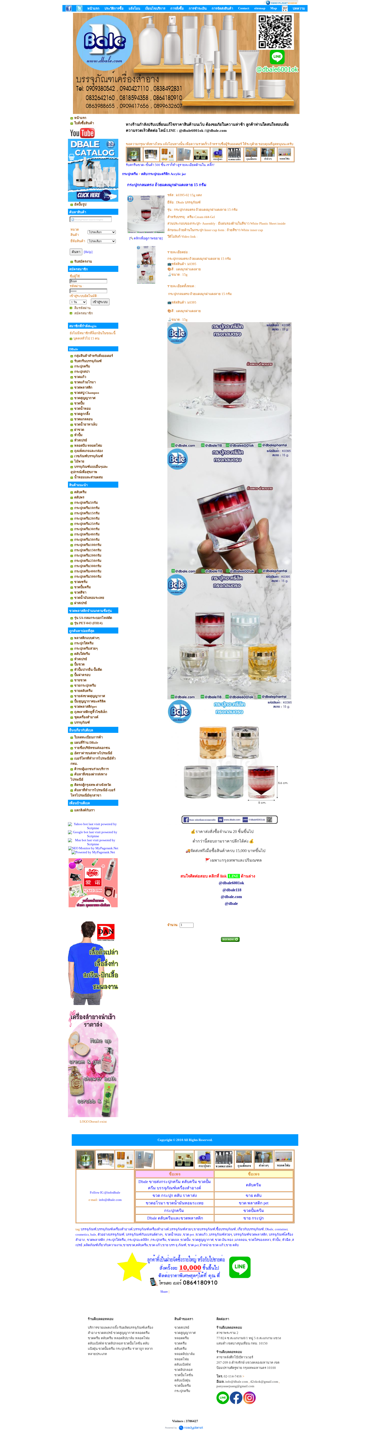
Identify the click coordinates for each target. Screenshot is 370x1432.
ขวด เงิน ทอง (224, 1240)
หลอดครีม (142, 1333)
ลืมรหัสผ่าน (82, 308)
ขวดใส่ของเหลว (259, 1240)
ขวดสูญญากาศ (202, 1240)
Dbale (175, 1218)
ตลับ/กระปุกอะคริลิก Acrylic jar (163, 174)
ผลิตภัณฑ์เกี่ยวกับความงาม (103, 1245)
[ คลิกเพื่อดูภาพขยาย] (146, 238)
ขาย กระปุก (253, 1218)
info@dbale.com (110, 1200)
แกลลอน (241, 1240)
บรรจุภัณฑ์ (88, 1229)
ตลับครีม (253, 1185)
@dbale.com (232, 897)
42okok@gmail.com (264, 1381)
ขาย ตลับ (254, 1195)
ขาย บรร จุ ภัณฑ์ (174, 1245)
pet (253, 1203)
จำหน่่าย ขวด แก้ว (212, 1245)
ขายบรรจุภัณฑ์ (204, 1229)
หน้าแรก (93, 8)
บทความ (299, 8)
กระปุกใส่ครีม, (116, 1240)
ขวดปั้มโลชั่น (133, 1343)
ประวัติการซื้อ (114, 8)
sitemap (259, 8)
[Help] (88, 252)
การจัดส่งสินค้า (222, 8)
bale (93, 1234)
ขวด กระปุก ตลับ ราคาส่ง (175, 1195)
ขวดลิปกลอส (114, 1343)
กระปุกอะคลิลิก (138, 1240)
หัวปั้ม (276, 1240)
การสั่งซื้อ (177, 8)
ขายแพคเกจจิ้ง (107, 1327)
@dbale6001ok (231, 883)
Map (273, 8)
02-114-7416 (233, 1376)
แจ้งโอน (134, 8)
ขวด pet (189, 1234)
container (281, 1229)
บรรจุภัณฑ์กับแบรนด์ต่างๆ (144, 1234)
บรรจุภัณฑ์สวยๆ (181, 1229)
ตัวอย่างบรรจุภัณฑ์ (111, 1234)
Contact (243, 8)
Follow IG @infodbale (105, 1192)
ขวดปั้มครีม (253, 1210)
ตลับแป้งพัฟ (96, 1343)
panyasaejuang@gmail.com (235, 1386)
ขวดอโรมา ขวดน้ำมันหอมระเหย (174, 1203)
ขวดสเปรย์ (105, 1333)
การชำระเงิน (198, 8)
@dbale (231, 903)
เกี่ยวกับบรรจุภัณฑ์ (250, 1229)
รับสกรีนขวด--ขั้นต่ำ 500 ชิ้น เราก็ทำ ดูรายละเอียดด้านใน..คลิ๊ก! (170, 165)
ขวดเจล (173, 1240)
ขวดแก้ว (201, 1234)
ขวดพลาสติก (96, 1240)
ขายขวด (129, 1245)
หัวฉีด (286, 1240)
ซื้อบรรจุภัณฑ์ (226, 1229)
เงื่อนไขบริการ (155, 8)
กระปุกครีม (130, 174)
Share (164, 1291)
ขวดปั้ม (185, 1240)
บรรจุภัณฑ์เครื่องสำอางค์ (115, 1229)
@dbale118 (232, 890)
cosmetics (82, 1234)
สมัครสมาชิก (83, 313)
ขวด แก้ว (155, 1245)
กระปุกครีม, (159, 1240)
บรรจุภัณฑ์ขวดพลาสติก (250, 1234)
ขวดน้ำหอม (173, 1234)
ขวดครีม (94, 1338)
